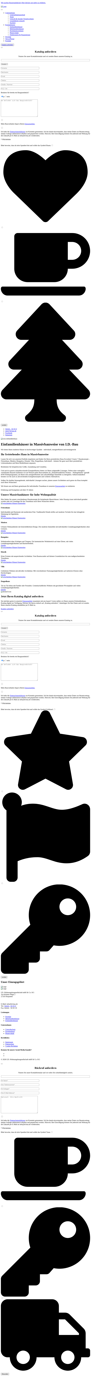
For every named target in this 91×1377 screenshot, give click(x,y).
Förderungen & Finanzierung (20, 35)
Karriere (13, 23)
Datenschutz (9, 1044)
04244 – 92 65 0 (11, 429)
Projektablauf (10, 1031)
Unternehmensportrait (17, 15)
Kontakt (8, 41)
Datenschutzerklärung (17, 132)
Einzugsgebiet (60, 486)
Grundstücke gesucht (17, 21)
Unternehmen (10, 13)
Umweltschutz (10, 1029)
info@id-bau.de (10, 431)
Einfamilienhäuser (16, 27)
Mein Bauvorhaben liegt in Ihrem (18, 124)
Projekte (8, 37)
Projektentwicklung (16, 31)
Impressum (9, 1042)
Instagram (8, 435)
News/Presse (9, 39)
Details (3, 516)
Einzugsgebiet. (30, 124)
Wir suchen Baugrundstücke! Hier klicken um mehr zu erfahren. (23, 3)
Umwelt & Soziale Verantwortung (22, 19)
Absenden (5, 1374)
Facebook (8, 433)
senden (4, 425)
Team (12, 17)
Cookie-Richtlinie (11, 1046)
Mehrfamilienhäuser (17, 29)
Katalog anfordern (7, 45)
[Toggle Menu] (2, 9)
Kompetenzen (10, 25)
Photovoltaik (14, 33)
